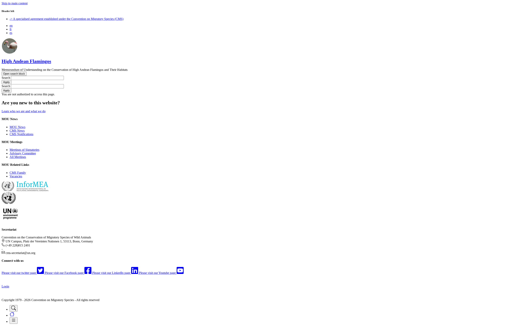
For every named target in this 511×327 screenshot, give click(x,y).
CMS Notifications (21, 134)
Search (6, 77)
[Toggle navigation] (14, 308)
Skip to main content (15, 3)
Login (5, 286)
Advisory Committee (23, 153)
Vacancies (16, 176)
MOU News (17, 127)
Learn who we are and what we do (24, 111)
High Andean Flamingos (26, 61)
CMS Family (18, 172)
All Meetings (18, 157)
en (11, 25)
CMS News (17, 130)
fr (11, 29)
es (11, 33)
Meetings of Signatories (24, 149)
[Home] (10, 52)
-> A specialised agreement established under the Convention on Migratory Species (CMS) (66, 19)
